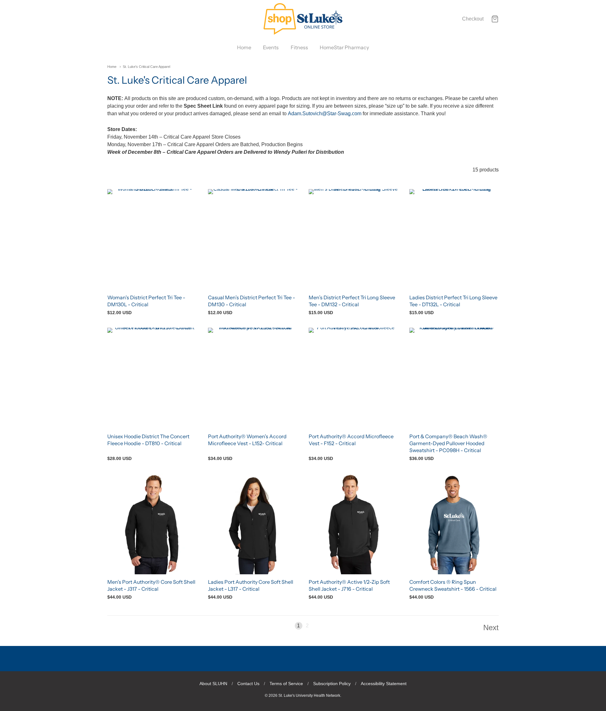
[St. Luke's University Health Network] (303, 19)
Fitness (299, 47)
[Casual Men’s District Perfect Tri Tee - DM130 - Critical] (252, 239)
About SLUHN (213, 683)
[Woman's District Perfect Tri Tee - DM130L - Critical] (152, 239)
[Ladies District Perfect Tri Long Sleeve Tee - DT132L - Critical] (454, 239)
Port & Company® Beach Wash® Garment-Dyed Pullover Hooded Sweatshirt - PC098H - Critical (448, 443)
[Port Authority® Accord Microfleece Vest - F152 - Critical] (353, 378)
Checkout (473, 18)
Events (271, 47)
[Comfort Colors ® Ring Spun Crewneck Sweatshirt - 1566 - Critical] (454, 524)
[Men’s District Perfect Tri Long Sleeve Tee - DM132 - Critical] (353, 239)
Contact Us (248, 683)
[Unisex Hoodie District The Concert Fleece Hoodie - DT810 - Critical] (152, 378)
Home (244, 47)
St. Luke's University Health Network (309, 695)
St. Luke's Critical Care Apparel (146, 67)
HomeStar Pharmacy (344, 47)
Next (491, 627)
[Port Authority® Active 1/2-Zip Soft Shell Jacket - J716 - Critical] (353, 524)
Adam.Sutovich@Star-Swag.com (324, 113)
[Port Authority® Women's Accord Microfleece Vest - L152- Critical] (252, 378)
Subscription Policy (332, 683)
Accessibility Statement (384, 683)
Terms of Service (286, 683)
